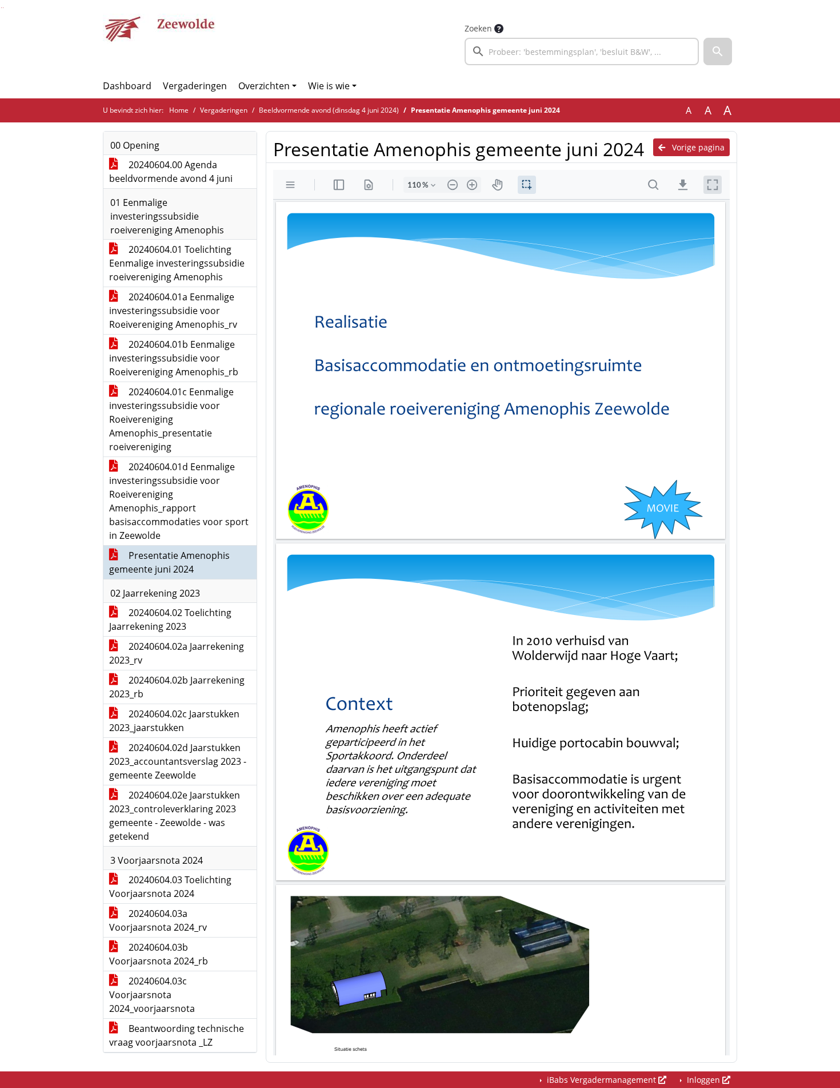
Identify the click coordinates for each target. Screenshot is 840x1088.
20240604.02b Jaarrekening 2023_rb (177, 687)
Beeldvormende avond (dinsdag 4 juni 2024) (329, 110)
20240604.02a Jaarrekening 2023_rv (176, 653)
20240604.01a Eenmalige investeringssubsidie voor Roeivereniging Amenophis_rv (173, 311)
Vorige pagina (697, 147)
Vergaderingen (195, 86)
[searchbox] (582, 51)
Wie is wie (329, 86)
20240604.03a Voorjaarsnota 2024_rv (158, 920)
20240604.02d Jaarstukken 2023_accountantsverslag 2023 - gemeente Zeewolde (177, 761)
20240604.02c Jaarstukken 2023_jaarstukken (174, 721)
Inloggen (703, 1079)
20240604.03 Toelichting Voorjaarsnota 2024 (170, 886)
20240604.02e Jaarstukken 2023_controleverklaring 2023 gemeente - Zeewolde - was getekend (174, 816)
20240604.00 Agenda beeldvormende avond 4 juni (171, 171)
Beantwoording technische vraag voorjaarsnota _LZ (176, 1035)
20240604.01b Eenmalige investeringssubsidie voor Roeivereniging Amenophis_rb (173, 358)
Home (179, 110)
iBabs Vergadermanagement (601, 1079)
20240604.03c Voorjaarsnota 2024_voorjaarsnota (152, 995)
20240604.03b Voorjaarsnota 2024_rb (158, 954)
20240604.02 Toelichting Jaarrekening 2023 (170, 619)
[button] (717, 51)
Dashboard (127, 86)
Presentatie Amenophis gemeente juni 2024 (169, 562)
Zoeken (478, 28)
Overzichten (264, 86)
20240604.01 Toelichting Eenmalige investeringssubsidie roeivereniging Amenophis (177, 263)
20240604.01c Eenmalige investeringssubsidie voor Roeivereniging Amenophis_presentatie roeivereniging (171, 419)
